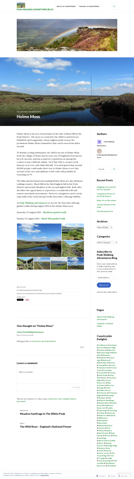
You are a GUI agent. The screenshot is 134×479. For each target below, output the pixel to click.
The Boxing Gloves (105, 211)
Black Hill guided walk (53, 218)
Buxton (112, 363)
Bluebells (102, 358)
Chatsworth (104, 368)
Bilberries (111, 350)
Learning (113, 410)
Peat (108, 428)
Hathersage (109, 395)
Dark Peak (103, 375)
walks (59, 293)
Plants (101, 430)
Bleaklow (31, 293)
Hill (109, 398)
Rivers (107, 436)
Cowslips (107, 370)
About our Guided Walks (66, 6)
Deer (105, 378)
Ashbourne (103, 345)
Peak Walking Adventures (33, 203)
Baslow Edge (110, 348)
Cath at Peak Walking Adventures (30, 332)
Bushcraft (106, 360)
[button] (39, 240)
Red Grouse (103, 433)
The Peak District (34, 112)
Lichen (101, 413)
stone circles (104, 453)
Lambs (110, 408)
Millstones (103, 418)
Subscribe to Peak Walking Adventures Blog (107, 254)
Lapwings (103, 410)
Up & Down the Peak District (44, 341)
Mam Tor (102, 415)
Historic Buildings (106, 400)
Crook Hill (103, 373)
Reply (82, 347)
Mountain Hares (105, 425)
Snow (101, 443)
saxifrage (102, 438)
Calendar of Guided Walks (89, 6)
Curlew (113, 373)
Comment (76, 387)
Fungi (101, 388)
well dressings (105, 461)
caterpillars (103, 365)
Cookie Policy (44, 475)
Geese (108, 388)
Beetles (102, 350)
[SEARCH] (114, 6)
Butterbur (103, 363)
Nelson (101, 428)
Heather (102, 398)
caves (113, 365)
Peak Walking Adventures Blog (35, 9)
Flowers (110, 385)
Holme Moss (41, 293)
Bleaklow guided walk (54, 212)
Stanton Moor (104, 448)
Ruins (114, 436)
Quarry (109, 430)
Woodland (111, 466)
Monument (103, 420)
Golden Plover (105, 390)
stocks (108, 451)
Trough (102, 458)
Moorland (51, 293)
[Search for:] (107, 169)
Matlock (111, 415)
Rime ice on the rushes (106, 200)
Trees (111, 456)
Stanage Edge (111, 446)
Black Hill (22, 293)
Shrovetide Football (107, 441)
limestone (111, 413)
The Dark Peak (22, 112)
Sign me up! (103, 285)
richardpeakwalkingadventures (29, 290)
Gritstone (103, 393)
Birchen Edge (104, 353)
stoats (101, 451)
